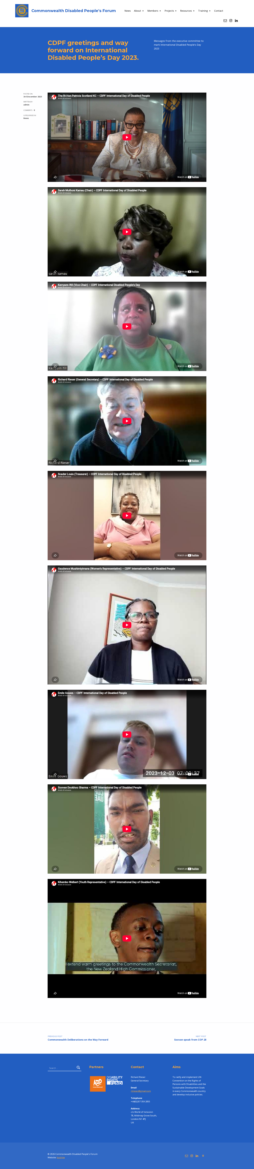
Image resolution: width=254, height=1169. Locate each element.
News (127, 10)
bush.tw (61, 1157)
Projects (169, 10)
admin (26, 104)
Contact (218, 10)
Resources (186, 10)
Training (203, 10)
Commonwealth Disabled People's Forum (73, 10)
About (137, 10)
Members (152, 10)
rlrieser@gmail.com (141, 1091)
